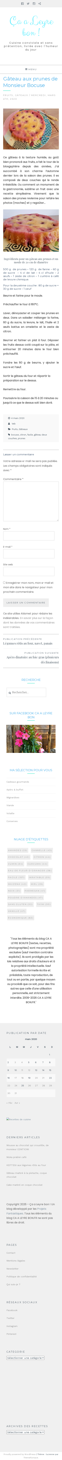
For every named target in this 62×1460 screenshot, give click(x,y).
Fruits (8, 95)
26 (29, 1085)
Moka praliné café (16, 1157)
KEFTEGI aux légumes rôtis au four (26, 1165)
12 (29, 1070)
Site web (8, 564)
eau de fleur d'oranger (30, 870)
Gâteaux (21, 95)
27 (36, 1085)
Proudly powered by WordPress (20, 1454)
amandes (17, 850)
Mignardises (12, 797)
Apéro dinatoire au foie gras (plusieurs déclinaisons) (32, 658)
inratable (39, 877)
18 (22, 1077)
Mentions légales (15, 1260)
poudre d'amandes (25, 897)
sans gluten (20, 904)
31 (16, 1093)
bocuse (15, 434)
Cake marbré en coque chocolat (24, 1184)
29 (50, 1085)
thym (44, 904)
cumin (15, 864)
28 (43, 1085)
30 (8, 1093)
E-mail (7, 547)
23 (8, 1085)
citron (23, 434)
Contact (10, 1252)
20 (36, 1077)
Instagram (12, 1326)
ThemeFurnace (30, 1457)
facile (30, 434)
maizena (17, 884)
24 (16, 1085)
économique (21, 918)
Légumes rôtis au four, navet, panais (27, 641)
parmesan (35, 890)
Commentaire (13, 479)
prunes (21, 438)
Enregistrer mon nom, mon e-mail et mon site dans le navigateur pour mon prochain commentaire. (28, 587)
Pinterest (11, 1334)
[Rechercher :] (26, 692)
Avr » (17, 1103)
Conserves (12, 821)
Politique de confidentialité (21, 1276)
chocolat (19, 857)
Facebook (11, 1310)
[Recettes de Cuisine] (18, 1119)
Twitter (10, 1318)
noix (14, 890)
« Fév (9, 1103)
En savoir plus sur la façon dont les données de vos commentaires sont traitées (29, 622)
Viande (10, 805)
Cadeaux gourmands (17, 781)
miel (37, 884)
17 (16, 1077)
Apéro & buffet (14, 789)
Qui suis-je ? (13, 1284)
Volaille (10, 813)
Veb (14, 423)
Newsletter (12, 1268)
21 (43, 1077)
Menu (32, 69)
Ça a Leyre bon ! (31, 27)
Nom (6, 529)
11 (22, 1070)
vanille (17, 911)
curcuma (37, 864)
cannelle (42, 850)
